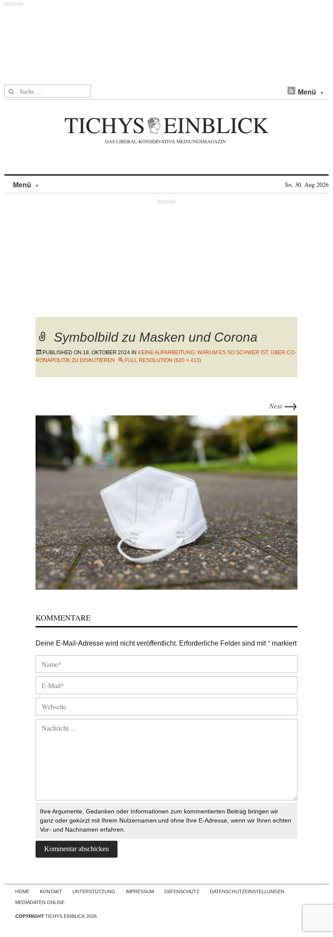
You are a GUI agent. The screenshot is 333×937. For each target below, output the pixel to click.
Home (22, 891)
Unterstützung (93, 891)
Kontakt (51, 891)
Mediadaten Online (40, 902)
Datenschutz (181, 891)
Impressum (140, 891)
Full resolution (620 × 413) (162, 360)
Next (283, 405)
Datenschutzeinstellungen (247, 891)
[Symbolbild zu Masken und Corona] (166, 501)
